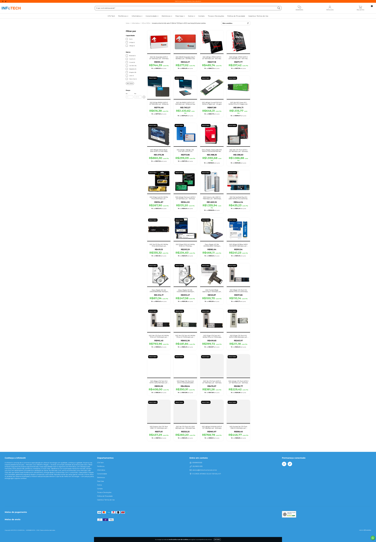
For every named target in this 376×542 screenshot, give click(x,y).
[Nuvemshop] (365, 530)
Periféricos (122, 16)
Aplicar (143, 97)
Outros (191, 16)
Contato (201, 16)
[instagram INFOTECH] (2, 1)
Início (127, 23)
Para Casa (179, 16)
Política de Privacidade (236, 16)
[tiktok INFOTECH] (5, 1)
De (126, 93)
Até (135, 93)
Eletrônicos (166, 16)
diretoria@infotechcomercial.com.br (204, 470)
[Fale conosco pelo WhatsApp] (373, 538)
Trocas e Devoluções (216, 16)
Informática (136, 16)
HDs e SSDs (146, 23)
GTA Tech (111, 16)
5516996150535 (197, 463)
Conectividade (151, 16)
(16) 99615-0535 (197, 466)
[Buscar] (279, 8)
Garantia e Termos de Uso (258, 16)
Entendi (217, 539)
